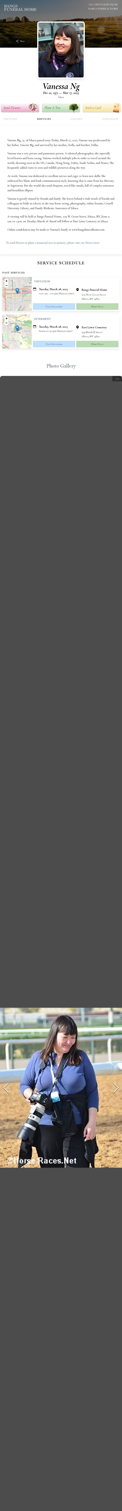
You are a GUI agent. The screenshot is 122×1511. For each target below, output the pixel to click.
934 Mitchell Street (92, 332)
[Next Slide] (116, 1087)
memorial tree (45, 243)
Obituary (10, 118)
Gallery (77, 118)
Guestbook (110, 118)
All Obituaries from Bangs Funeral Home (103, 6)
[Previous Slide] (6, 1087)
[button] (17, 291)
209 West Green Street (94, 294)
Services (44, 118)
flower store (92, 243)
